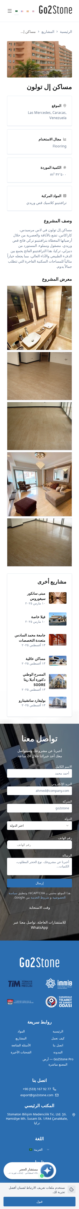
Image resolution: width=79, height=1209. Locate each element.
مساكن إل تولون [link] (27, 31)
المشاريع (47, 31)
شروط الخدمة (40, 897)
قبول (39, 1201)
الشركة (67, 801)
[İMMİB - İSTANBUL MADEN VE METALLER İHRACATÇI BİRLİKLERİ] (58, 983)
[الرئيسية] (39, 962)
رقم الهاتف (65, 838)
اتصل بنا (58, 1045)
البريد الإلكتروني (61, 784)
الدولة (68, 819)
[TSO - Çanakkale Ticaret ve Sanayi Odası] (58, 1001)
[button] (67, 845)
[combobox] (39, 825)
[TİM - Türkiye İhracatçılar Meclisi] (20, 983)
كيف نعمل (58, 1038)
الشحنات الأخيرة (21, 1052)
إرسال (40, 883)
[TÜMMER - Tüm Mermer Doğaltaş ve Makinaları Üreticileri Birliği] (20, 1001)
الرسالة (67, 855)
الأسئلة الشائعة (21, 1045)
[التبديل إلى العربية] (16, 11)
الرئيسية (66, 31)
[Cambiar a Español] (27, 11)
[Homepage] (55, 9)
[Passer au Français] (22, 11)
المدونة (58, 1052)
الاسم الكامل (63, 766)
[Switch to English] (33, 11)
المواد (21, 1031)
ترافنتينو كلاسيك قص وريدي (46, 202)
